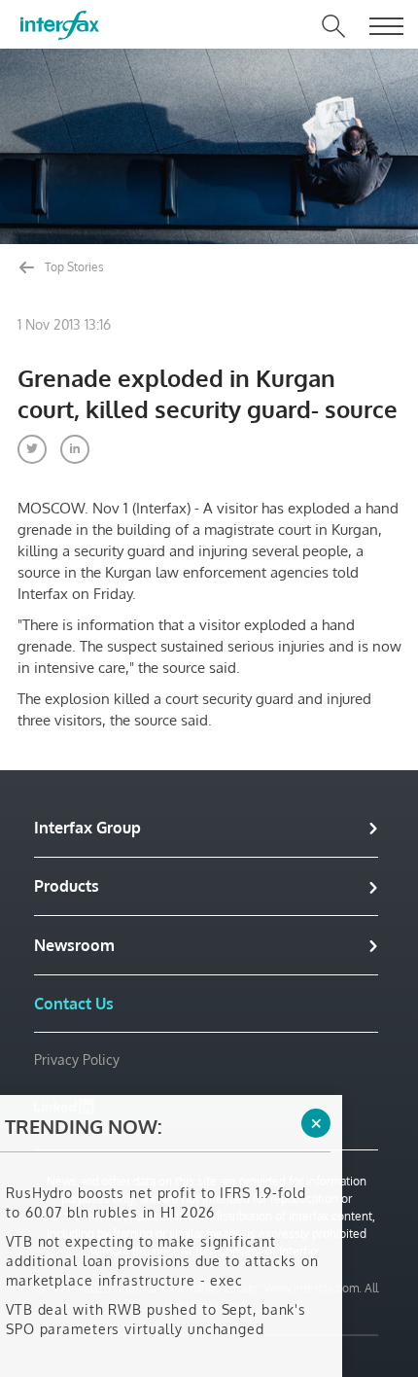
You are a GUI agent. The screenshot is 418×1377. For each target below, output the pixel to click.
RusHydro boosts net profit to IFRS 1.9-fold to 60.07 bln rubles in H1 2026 (156, 1189)
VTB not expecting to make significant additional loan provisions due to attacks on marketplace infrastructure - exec (162, 1247)
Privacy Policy (77, 1059)
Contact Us (74, 1003)
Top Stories (73, 267)
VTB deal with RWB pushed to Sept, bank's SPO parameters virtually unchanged (156, 1306)
